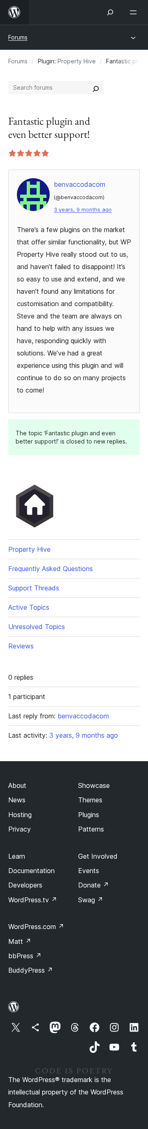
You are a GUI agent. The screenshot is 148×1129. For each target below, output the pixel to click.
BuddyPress (30, 970)
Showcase (94, 785)
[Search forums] (96, 87)
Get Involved (98, 856)
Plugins (88, 815)
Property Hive (77, 61)
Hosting (20, 815)
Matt (19, 941)
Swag (90, 900)
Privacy (19, 829)
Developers (25, 885)
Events (88, 870)
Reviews (21, 646)
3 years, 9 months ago (83, 210)
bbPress (25, 956)
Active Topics (28, 607)
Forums (18, 37)
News (16, 800)
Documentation (31, 870)
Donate (93, 885)
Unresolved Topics (36, 627)
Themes (90, 800)
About (17, 785)
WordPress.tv (32, 900)
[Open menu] (135, 12)
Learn (16, 856)
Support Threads (33, 588)
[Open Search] (110, 12)
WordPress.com (36, 926)
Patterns (91, 829)
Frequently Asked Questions (50, 568)
